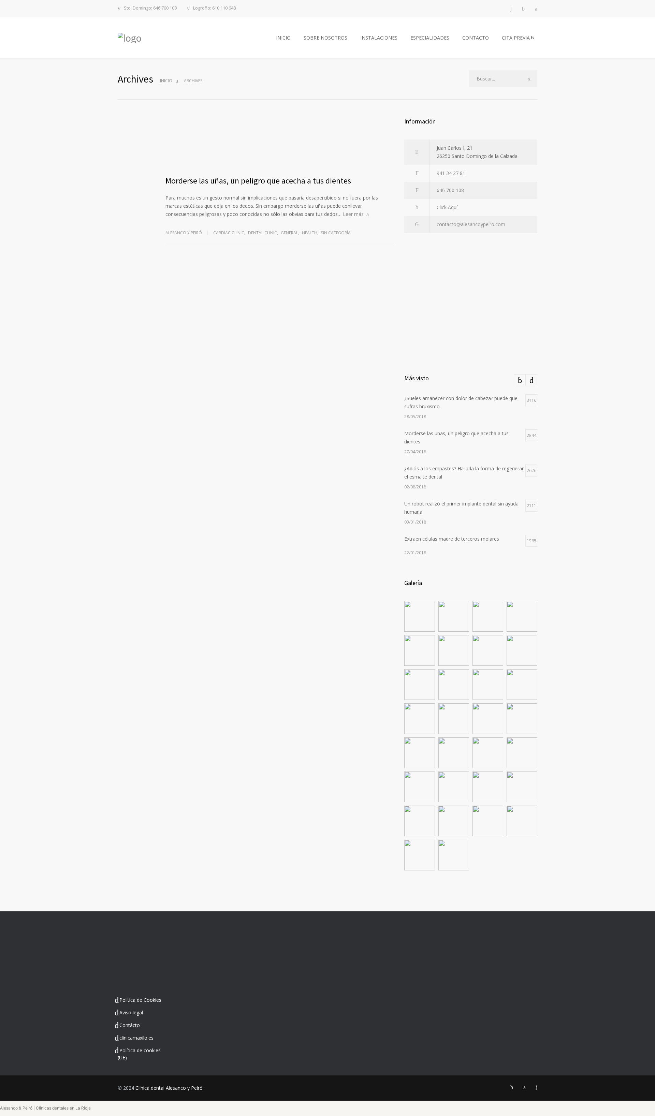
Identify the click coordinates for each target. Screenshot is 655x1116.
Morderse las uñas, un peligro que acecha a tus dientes (258, 180)
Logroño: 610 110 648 (214, 8)
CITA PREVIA (516, 37)
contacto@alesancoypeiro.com (471, 224)
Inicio (166, 81)
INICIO (283, 37)
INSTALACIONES (378, 37)
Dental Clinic (262, 233)
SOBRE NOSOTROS (325, 37)
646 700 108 (450, 190)
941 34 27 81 (451, 173)
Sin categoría (336, 233)
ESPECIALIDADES (429, 37)
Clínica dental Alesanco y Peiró (169, 1088)
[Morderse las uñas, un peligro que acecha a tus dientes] (279, 142)
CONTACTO (475, 37)
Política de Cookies (140, 1000)
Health (309, 233)
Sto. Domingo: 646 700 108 (150, 8)
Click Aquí (447, 207)
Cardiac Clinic (228, 233)
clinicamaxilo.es (136, 1037)
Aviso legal (131, 1012)
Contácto (129, 1025)
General (289, 233)
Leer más (353, 214)
